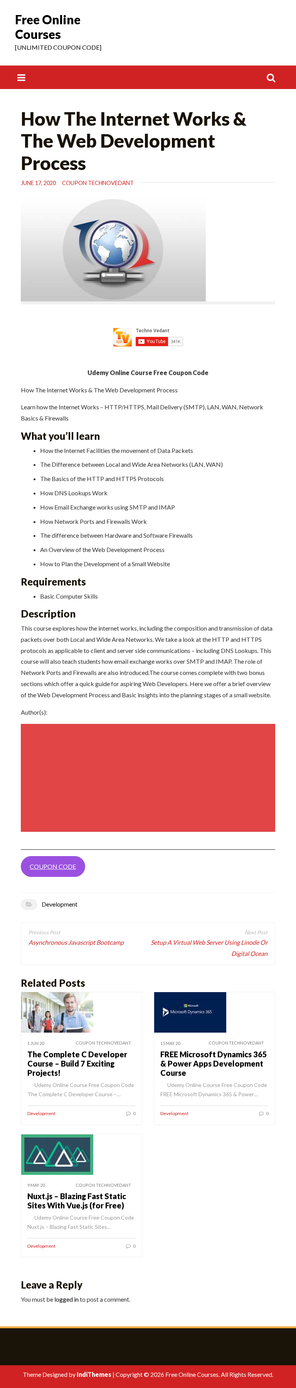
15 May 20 (170, 1043)
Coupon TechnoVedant (98, 183)
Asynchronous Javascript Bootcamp (76, 942)
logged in (66, 1299)
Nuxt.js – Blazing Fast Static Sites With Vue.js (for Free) (76, 1200)
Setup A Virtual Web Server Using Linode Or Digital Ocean (209, 948)
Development (59, 904)
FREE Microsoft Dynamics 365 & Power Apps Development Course (213, 1063)
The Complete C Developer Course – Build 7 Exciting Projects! (77, 1063)
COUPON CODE (53, 866)
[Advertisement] (149, 778)
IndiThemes (94, 1374)
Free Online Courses (48, 27)
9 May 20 (36, 1185)
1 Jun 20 (35, 1043)
